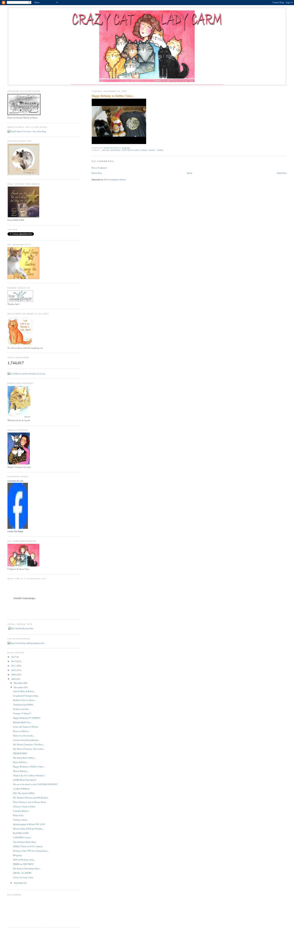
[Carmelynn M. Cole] (17, 527)
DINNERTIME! (20, 753)
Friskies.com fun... (21, 708)
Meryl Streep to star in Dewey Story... (30, 802)
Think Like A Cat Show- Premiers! (29, 775)
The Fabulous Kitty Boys (24, 841)
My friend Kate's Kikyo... (24, 757)
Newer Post (97, 173)
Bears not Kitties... (21, 731)
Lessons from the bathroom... (26, 740)
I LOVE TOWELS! (21, 788)
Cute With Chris (131, 150)
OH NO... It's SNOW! (22, 872)
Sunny (152, 150)
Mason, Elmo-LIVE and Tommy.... (28, 828)
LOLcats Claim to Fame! (24, 806)
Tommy (160, 150)
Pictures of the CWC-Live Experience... (31, 850)
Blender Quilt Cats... (22, 722)
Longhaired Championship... (26, 695)
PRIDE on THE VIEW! (23, 864)
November (19, 687)
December (18, 682)
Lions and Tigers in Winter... (26, 726)
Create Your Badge (15, 531)
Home (189, 173)
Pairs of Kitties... (20, 762)
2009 (13, 674)
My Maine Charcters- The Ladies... (29, 748)
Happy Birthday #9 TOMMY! (26, 717)
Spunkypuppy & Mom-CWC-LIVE (29, 824)
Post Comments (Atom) (115, 179)
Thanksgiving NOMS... (23, 704)
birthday (116, 150)
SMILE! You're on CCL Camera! (28, 846)
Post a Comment (99, 167)
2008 (13, 678)
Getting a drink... (21, 819)
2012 (13, 661)
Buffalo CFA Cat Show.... (24, 700)
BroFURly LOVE (21, 833)
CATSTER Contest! (22, 837)
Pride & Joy (18, 815)
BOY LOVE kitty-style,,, (24, 859)
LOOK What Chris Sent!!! (25, 779)
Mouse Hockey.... (21, 771)
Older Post (282, 173)
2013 (13, 656)
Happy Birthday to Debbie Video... (29, 766)
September (19, 882)
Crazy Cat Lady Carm (23, 877)
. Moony (105, 150)
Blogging (17, 855)
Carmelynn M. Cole (15, 481)
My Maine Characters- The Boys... (28, 744)
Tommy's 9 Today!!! (22, 713)
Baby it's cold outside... (24, 735)
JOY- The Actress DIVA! (24, 793)
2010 (13, 670)
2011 (13, 665)
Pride (144, 150)
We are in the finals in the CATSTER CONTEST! (35, 784)
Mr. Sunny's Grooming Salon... (27, 868)
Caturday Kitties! (21, 810)
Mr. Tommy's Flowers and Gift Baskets (30, 797)
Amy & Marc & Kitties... (24, 691)
